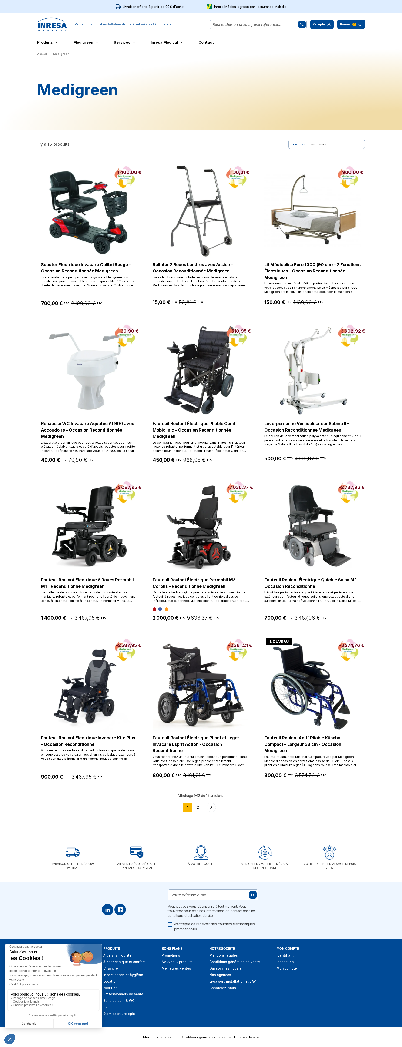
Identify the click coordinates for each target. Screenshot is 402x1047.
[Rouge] (154, 609)
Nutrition (110, 988)
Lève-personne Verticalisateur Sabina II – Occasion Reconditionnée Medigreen (306, 426)
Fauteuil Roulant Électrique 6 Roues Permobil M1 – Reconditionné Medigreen (87, 583)
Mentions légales (223, 955)
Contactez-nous (222, 988)
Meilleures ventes (176, 968)
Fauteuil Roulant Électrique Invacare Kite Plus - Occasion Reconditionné (88, 741)
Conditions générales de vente (234, 962)
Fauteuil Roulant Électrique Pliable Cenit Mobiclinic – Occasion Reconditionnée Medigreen (194, 430)
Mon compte (287, 968)
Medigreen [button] (83, 42)
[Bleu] (160, 609)
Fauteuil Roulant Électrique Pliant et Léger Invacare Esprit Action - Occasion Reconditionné (196, 744)
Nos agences (220, 975)
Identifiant (285, 955)
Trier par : (299, 144)
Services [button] (122, 42)
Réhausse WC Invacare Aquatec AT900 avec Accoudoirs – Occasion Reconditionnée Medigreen (87, 430)
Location (110, 981)
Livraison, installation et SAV (232, 981)
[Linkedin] (107, 909)
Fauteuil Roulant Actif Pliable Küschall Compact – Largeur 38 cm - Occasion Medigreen (303, 744)
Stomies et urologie (119, 1014)
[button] (322, 24)
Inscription (285, 962)
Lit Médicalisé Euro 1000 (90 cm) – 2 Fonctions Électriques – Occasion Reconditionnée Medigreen (312, 271)
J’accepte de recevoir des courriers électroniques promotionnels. (214, 926)
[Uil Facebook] (120, 909)
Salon (108, 1007)
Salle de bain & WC (118, 1001)
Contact (206, 42)
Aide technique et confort (124, 962)
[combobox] (335, 144)
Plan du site (249, 1037)
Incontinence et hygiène (123, 975)
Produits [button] (45, 42)
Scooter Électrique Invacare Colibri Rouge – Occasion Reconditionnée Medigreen (86, 268)
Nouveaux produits (177, 962)
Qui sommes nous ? (225, 968)
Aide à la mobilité (117, 955)
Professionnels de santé (123, 994)
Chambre (110, 968)
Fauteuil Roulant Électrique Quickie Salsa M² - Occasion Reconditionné (311, 583)
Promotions (171, 955)
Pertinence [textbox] (318, 144)
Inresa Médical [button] (164, 42)
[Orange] (166, 609)
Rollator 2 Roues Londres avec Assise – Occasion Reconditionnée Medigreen (193, 268)
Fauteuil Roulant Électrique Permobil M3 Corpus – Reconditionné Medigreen (194, 583)
